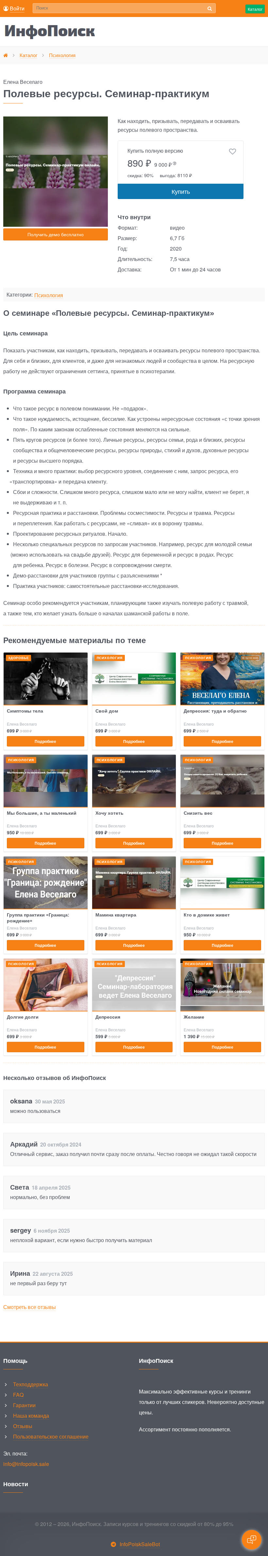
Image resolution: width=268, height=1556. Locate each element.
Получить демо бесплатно (55, 234)
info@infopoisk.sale (26, 1464)
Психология (48, 295)
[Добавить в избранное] (233, 152)
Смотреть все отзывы (29, 1307)
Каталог (255, 9)
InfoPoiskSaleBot (140, 1544)
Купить (181, 191)
